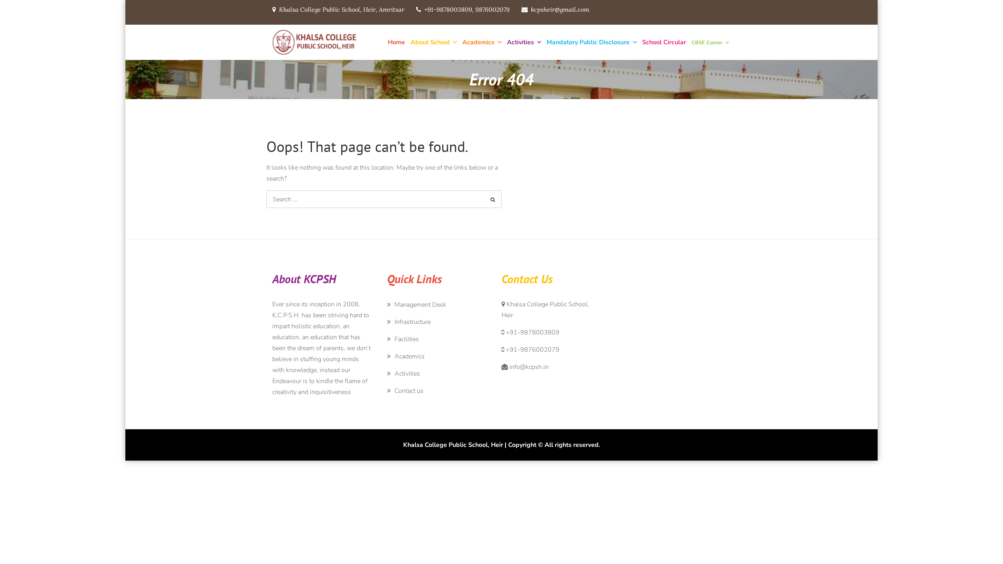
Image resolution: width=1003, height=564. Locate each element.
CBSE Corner (707, 42)
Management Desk (420, 304)
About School (430, 42)
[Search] (493, 199)
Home (396, 42)
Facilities (407, 339)
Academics (478, 42)
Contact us (409, 391)
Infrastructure (413, 322)
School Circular (664, 42)
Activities (520, 42)
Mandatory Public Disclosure (588, 42)
